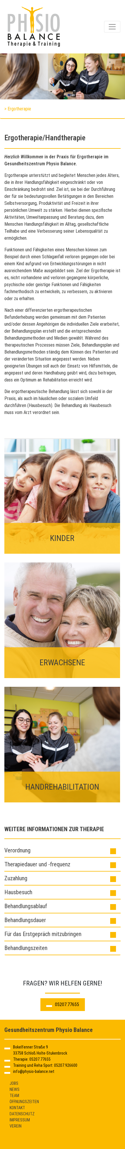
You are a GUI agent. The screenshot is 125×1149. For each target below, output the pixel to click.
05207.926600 (65, 1065)
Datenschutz (22, 1114)
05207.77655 (67, 1004)
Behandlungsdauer (25, 920)
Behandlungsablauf (25, 906)
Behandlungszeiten (25, 947)
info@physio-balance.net (33, 1071)
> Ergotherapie (17, 109)
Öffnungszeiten (24, 1101)
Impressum (20, 1120)
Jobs (14, 1083)
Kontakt (17, 1107)
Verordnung (17, 850)
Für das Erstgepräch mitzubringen (42, 934)
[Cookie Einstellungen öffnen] (10, 1141)
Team (14, 1095)
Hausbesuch (18, 892)
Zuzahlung (15, 878)
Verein (16, 1126)
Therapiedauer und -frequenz (37, 864)
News (14, 1089)
